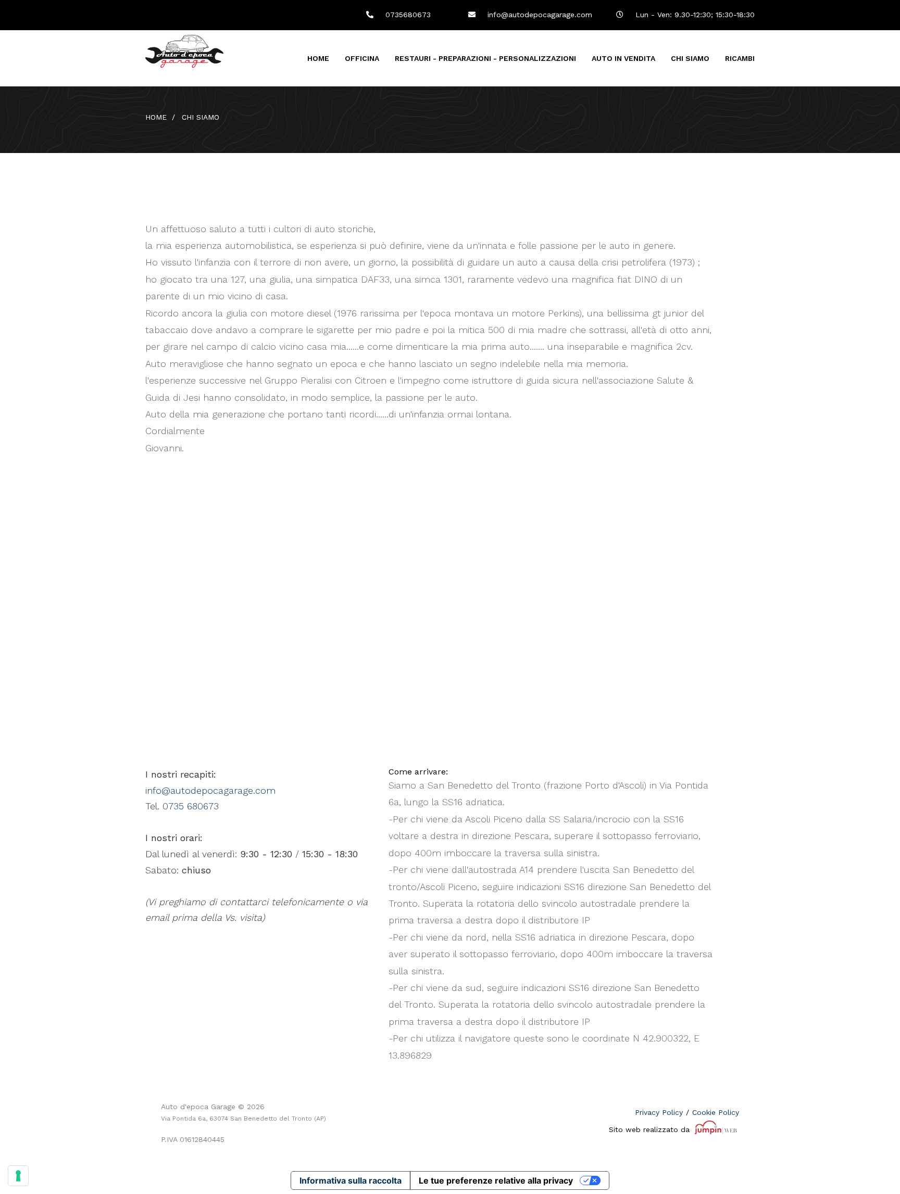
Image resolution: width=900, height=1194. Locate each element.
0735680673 (407, 14)
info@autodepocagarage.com (538, 14)
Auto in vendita (623, 58)
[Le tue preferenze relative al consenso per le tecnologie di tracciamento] (18, 1176)
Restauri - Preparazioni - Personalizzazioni (485, 58)
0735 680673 (190, 806)
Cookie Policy (715, 1112)
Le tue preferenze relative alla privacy (496, 1180)
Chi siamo (690, 58)
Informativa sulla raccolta (350, 1180)
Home (318, 58)
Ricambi (740, 58)
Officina (362, 58)
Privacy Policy (659, 1112)
